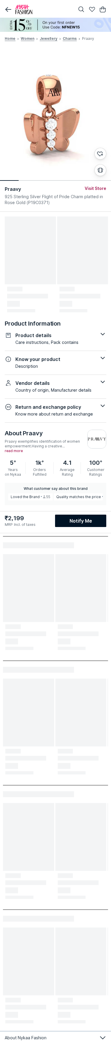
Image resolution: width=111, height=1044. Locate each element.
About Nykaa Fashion (25, 1037)
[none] (55, 25)
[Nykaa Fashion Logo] (43, 9)
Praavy (13, 189)
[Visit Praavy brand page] (97, 439)
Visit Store (95, 188)
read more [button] (14, 451)
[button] (8, 9)
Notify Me (81, 521)
